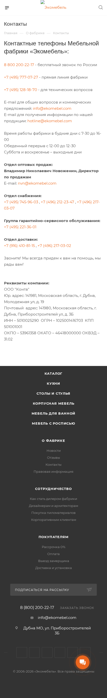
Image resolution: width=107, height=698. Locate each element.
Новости (54, 451)
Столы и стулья (53, 393)
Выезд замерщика (53, 561)
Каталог (54, 373)
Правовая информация (53, 471)
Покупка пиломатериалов (53, 513)
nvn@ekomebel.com (37, 183)
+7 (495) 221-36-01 (20, 227)
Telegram (34, 652)
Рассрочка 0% (53, 547)
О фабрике (53, 441)
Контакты (53, 464)
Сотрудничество (53, 489)
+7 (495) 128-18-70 (20, 89)
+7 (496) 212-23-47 (57, 202)
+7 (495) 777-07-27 (21, 77)
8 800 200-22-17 (19, 64)
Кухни (53, 383)
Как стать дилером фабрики (53, 499)
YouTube (47, 652)
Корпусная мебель (53, 403)
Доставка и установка (53, 568)
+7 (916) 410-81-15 (19, 245)
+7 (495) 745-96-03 (21, 202)
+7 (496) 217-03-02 (54, 245)
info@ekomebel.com (52, 108)
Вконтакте (21, 652)
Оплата (53, 554)
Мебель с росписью (53, 423)
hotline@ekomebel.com (49, 120)
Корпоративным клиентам (53, 520)
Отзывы (53, 458)
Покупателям (54, 537)
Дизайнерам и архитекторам (53, 506)
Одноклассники (59, 652)
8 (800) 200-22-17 (37, 608)
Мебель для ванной (54, 413)
